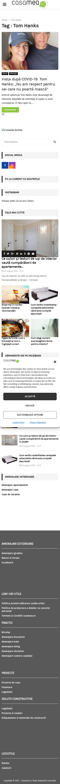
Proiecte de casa (11, 682)
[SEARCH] (54, 142)
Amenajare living (11, 646)
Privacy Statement (38, 422)
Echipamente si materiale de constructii (24, 717)
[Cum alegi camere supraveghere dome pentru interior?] (44, 328)
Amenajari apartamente (15, 485)
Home (4, 74)
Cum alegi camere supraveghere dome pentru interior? (41, 341)
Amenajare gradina (12, 553)
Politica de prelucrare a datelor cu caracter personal (26, 610)
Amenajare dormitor (13, 651)
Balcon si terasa (10, 558)
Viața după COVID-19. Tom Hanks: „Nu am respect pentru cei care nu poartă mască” (28, 84)
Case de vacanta (11, 494)
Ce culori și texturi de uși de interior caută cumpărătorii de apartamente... (29, 263)
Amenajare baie (10, 641)
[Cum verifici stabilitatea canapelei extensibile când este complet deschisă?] (44, 294)
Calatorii (6, 768)
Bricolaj (6, 632)
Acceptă (30, 396)
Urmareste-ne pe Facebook (23, 355)
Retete (5, 763)
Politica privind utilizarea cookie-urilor (23, 603)
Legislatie (7, 692)
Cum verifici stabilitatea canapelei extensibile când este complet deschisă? (43, 309)
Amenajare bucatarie (13, 637)
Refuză (30, 405)
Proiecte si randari (12, 713)
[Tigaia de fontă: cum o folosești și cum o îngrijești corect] (15, 328)
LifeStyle (13, 74)
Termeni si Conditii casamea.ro (19, 615)
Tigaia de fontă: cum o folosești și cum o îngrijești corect (13, 341)
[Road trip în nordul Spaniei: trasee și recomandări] (15, 294)
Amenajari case (10, 489)
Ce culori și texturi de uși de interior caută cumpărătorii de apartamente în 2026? (38, 438)
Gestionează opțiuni (30, 414)
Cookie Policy (18, 422)
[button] (55, 362)
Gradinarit (7, 562)
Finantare (7, 687)
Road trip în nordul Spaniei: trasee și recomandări (12, 307)
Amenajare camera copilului (17, 655)
